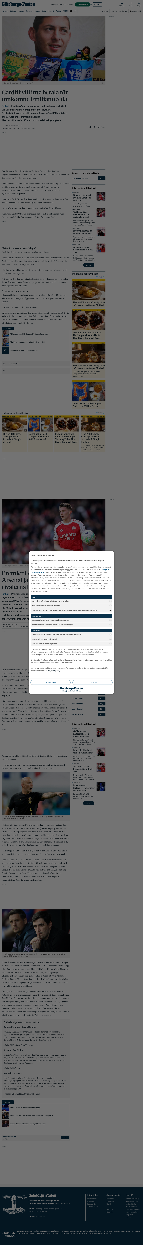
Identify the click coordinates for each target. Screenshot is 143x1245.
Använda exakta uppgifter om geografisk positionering (50, 620)
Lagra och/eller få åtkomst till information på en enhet (50, 601)
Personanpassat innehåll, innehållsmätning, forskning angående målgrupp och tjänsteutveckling (64, 610)
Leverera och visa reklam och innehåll (44, 639)
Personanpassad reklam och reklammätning (46, 605)
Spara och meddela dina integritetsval (44, 644)
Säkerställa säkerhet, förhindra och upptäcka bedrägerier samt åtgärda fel (56, 634)
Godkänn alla (92, 682)
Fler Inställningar (50, 682)
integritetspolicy (53, 671)
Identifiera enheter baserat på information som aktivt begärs (52, 625)
